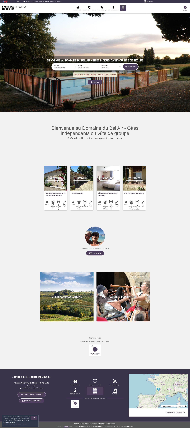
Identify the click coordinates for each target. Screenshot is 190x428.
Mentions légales (79, 423)
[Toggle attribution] (186, 406)
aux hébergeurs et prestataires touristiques (90, 426)
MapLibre (181, 406)
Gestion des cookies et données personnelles (15, 424)
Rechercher (131, 67)
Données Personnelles (91, 423)
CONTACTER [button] (96, 253)
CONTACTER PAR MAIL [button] (33, 401)
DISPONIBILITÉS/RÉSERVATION (32, 394)
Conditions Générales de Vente (106, 423)
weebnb (66, 426)
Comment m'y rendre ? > (175, 412)
